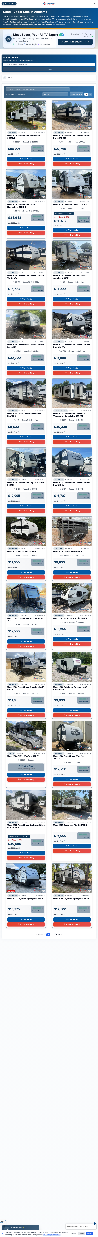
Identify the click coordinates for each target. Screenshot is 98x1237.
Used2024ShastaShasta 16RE (21, 551)
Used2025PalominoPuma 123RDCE (70, 204)
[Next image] (43, 115)
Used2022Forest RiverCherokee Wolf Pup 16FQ (25, 688)
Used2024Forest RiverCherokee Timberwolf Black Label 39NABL (69, 415)
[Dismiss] (4, 1226)
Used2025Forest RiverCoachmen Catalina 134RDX (69, 277)
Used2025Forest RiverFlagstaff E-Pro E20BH (25, 484)
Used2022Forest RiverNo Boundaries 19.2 (25, 619)
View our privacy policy (51, 1235)
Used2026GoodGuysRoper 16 (67, 551)
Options (73, 1233)
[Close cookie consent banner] (95, 1233)
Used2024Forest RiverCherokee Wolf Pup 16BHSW (71, 346)
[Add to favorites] (43, 128)
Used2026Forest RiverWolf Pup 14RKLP (68, 757)
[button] (49, 39)
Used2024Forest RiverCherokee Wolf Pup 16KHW (71, 484)
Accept (89, 1233)
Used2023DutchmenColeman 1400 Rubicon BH (70, 688)
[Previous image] (8, 115)
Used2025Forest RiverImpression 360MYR (23, 136)
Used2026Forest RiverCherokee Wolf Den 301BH (25, 346)
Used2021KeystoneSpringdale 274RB (25, 898)
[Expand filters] (93, 77)
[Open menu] (94, 3)
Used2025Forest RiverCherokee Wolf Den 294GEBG (71, 136)
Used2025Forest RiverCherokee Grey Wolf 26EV (25, 277)
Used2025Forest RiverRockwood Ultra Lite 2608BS (26, 826)
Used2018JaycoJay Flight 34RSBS (70, 825)
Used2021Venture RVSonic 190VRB (70, 618)
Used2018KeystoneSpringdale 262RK (71, 898)
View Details (27, 159)
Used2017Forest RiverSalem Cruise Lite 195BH (24, 415)
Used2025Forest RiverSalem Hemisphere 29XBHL (21, 205)
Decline (81, 1233)
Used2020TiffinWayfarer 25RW (23, 756)
